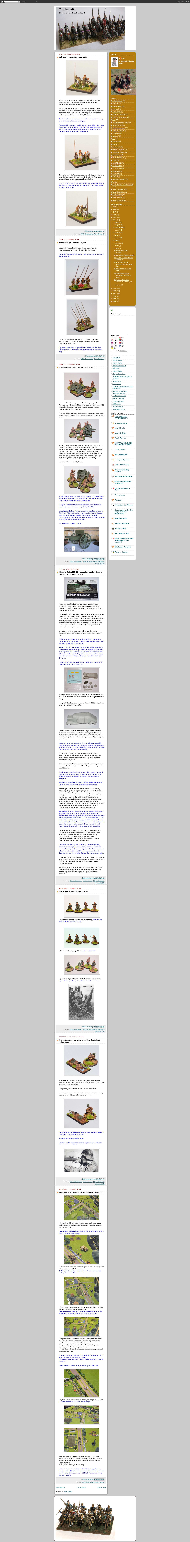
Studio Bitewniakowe (122, 465)
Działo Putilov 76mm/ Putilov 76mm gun (76, 367)
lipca (116, 235)
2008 (115, 301)
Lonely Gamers (120, 450)
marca (117, 246)
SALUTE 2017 (117, 166)
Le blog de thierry (121, 423)
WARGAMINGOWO (121, 455)
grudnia (117, 222)
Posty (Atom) (68, 1491)
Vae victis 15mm (120, 528)
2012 (115, 291)
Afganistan (115, 103)
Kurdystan (115, 141)
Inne (113, 139)
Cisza (123, 58)
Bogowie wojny (117, 360)
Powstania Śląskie (118, 152)
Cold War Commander (119, 117)
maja (116, 240)
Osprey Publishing (118, 398)
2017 (115, 212)
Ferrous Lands (120, 495)
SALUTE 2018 (117, 168)
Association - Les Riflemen (124, 505)
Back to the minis (121, 518)
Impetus (115, 136)
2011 (115, 293)
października (119, 227)
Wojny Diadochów (118, 192)
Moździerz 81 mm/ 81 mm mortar (73, 891)
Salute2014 (116, 171)
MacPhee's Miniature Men (123, 476)
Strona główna (81, 1487)
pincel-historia (120, 428)
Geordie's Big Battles (122, 523)
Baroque (115, 109)
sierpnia (117, 233)
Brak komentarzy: (88, 559)
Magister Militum (117, 406)
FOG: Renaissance (87, 234)
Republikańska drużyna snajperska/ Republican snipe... (122, 275)
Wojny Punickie (117, 197)
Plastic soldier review (119, 396)
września (118, 230)
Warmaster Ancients (118, 179)
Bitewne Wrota (117, 363)
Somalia (115, 176)
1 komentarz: (89, 231)
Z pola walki (67, 9)
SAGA (114, 160)
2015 (115, 217)
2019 (115, 207)
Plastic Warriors (120, 438)
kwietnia (117, 243)
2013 (115, 288)
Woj (113, 182)
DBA (113, 120)
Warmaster (118, 500)
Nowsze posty (60, 1487)
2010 (115, 296)
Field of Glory (116, 125)
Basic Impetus (117, 112)
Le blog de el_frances (122, 460)
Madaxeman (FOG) (118, 409)
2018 (115, 209)
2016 (115, 215)
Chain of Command (76, 561)
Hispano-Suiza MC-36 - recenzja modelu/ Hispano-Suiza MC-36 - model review (81, 573)
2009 (115, 298)
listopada (118, 225)
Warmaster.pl (116, 384)
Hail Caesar (116, 133)
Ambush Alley (116, 106)
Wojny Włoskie (117, 200)
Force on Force (87, 561)
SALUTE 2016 (117, 163)
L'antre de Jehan (120, 433)
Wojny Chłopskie (99, 234)
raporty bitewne (99, 1482)
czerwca (117, 238)
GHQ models (116, 404)
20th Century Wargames (123, 547)
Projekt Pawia (116, 155)
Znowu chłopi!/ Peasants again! (72, 242)
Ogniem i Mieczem (118, 149)
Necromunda (116, 147)
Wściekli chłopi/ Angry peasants (73, 57)
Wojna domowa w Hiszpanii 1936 (122, 185)
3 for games (116, 357)
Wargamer (115, 368)
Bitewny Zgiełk (117, 371)
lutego (117, 248)
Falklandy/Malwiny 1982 (120, 122)
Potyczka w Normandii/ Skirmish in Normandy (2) (80, 1192)
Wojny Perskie (117, 195)
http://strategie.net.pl (119, 366)
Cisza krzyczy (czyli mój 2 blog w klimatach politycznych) (123, 511)
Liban (114, 144)
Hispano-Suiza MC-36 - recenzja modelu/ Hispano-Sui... (123, 264)
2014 (115, 220)
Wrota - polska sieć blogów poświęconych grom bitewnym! (124, 540)
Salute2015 (116, 174)
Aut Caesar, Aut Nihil (122, 533)
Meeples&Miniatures (118, 374)
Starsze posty (101, 1487)
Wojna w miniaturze (121, 552)
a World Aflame (117, 101)
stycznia (118, 285)
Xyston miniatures (118, 401)
